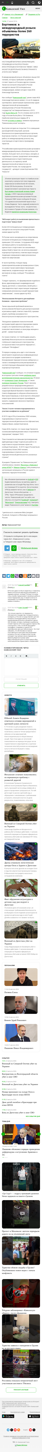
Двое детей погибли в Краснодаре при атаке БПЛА (19, 1103)
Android (31, 479)
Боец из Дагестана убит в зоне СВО (18, 1112)
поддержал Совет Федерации (16, 380)
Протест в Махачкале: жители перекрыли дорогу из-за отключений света (20, 1232)
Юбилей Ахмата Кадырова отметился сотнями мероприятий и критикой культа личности (20, 721)
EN (7, 2)
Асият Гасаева (23, 607)
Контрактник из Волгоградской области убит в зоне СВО (20, 1075)
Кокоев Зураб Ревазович (15, 1020)
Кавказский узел (19, 97)
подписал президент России (12, 383)
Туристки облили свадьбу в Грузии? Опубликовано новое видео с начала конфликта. (18, 1270)
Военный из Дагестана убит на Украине (18, 942)
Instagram (33, 500)
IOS (36, 479)
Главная (5, 17)
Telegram (30, 490)
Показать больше (21, 1390)
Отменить (21, 685)
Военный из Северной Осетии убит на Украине (20, 825)
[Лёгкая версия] (12, 3)
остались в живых (15, 121)
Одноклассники (21, 502)
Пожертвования (35, 1412)
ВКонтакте (9, 502)
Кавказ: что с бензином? (13, 14)
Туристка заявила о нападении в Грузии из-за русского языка (20, 1347)
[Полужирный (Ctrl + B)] (6, 656)
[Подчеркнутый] (15, 656)
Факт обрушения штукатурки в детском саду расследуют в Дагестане (18, 902)
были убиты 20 (11, 113)
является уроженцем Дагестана (24, 212)
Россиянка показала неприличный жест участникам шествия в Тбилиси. (20, 1382)
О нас (3, 1412)
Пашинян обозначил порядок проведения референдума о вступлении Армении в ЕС (21, 1152)
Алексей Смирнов (24, 585)
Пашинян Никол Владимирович (18, 1048)
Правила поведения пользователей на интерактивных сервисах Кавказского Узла (20, 1437)
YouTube (35, 505)
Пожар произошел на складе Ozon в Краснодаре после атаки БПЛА (18, 1093)
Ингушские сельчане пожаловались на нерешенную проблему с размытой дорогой (20, 777)
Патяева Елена (11, 992)
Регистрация (21, 679)
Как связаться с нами (17, 1412)
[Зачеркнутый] (20, 656)
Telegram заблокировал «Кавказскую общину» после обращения (18, 1311)
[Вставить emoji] (26, 656)
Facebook (24, 500)
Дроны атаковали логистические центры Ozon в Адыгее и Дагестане (20, 864)
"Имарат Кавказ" (19, 467)
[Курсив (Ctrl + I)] (11, 656)
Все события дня (33, 1116)
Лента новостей (15, 17)
